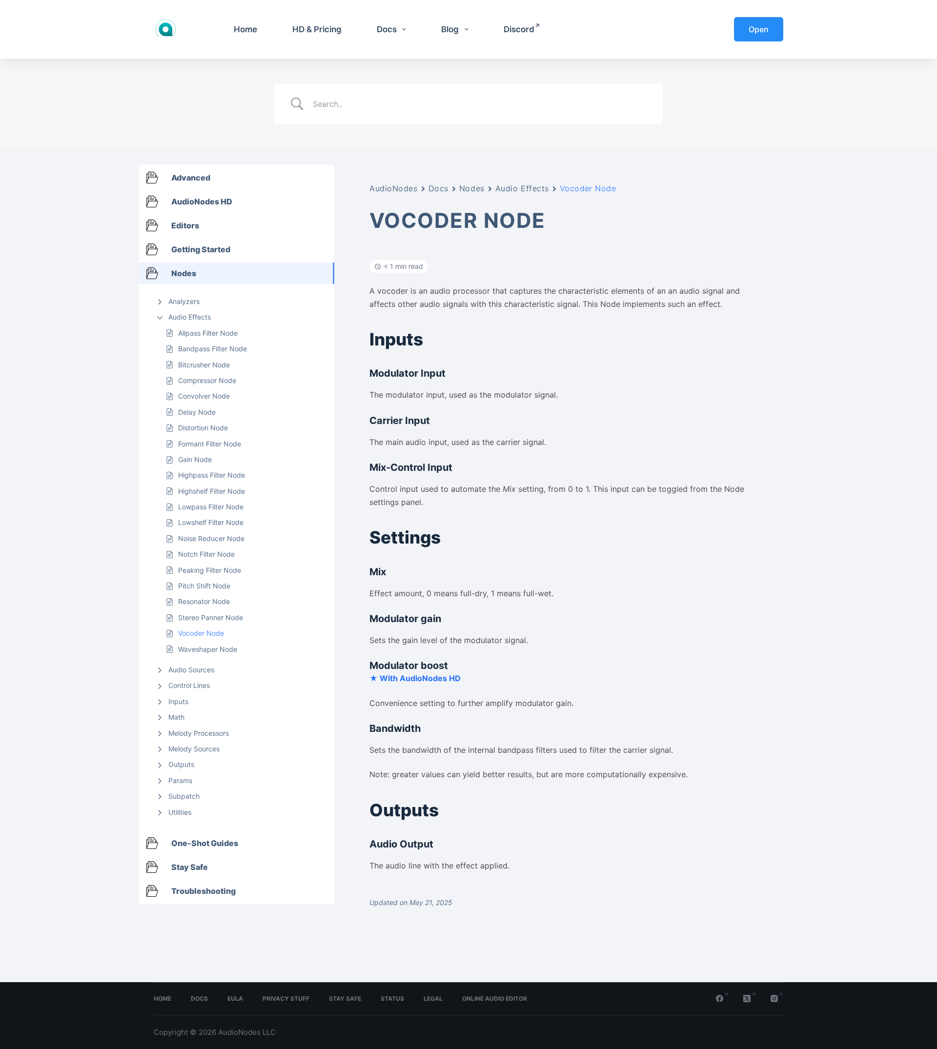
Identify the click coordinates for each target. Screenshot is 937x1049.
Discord (519, 29)
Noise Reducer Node (211, 538)
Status (392, 998)
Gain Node (195, 459)
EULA (235, 998)
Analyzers (184, 301)
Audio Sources (191, 670)
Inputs (178, 701)
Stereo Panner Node (210, 617)
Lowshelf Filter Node (211, 522)
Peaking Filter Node (209, 570)
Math (176, 717)
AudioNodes (393, 188)
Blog (450, 29)
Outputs (181, 764)
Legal (433, 998)
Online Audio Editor (494, 998)
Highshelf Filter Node (211, 491)
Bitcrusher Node (204, 365)
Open (759, 29)
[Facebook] (722, 998)
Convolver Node (204, 396)
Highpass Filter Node (211, 475)
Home (245, 29)
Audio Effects (189, 317)
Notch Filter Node (206, 554)
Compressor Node (207, 380)
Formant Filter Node (209, 444)
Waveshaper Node (207, 649)
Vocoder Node (201, 633)
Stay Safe (345, 998)
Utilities (179, 812)
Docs (387, 29)
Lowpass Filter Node (211, 507)
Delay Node (197, 412)
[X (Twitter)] (749, 998)
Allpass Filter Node (208, 333)
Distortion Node (203, 428)
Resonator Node (204, 601)
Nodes (472, 188)
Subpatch (184, 796)
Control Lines (189, 685)
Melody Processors (198, 733)
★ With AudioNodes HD (415, 678)
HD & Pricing (317, 29)
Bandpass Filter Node (212, 348)
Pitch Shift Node (204, 586)
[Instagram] (777, 998)
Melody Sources (194, 749)
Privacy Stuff (286, 998)
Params (180, 780)
